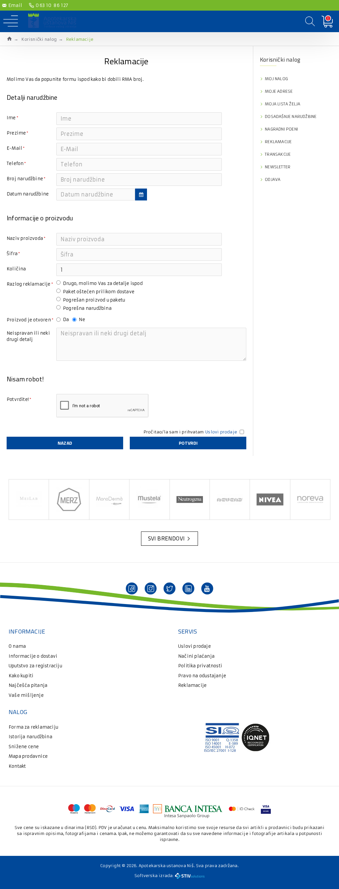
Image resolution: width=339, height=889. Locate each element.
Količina (16, 269)
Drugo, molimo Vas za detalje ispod (103, 283)
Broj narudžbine (25, 179)
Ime (11, 118)
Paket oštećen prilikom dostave (98, 292)
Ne (82, 319)
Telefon (15, 163)
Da (66, 319)
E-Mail (14, 148)
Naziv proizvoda (25, 238)
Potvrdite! (18, 399)
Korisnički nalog (39, 39)
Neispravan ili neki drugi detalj (28, 336)
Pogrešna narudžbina (87, 308)
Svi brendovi (166, 538)
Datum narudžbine (28, 194)
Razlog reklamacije (29, 284)
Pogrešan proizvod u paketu (94, 300)
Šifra (12, 253)
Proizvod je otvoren (29, 320)
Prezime (16, 133)
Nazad (65, 442)
